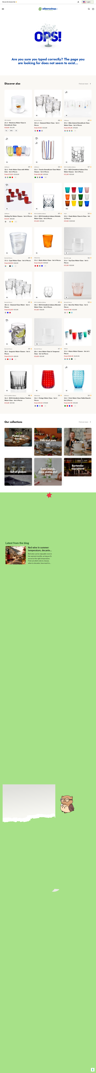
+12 (16, 221)
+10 (45, 177)
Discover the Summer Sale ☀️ (9, 2)
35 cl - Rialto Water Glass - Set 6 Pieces (47, 260)
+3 (15, 266)
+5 (75, 130)
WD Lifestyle (7, 120)
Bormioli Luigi (67, 258)
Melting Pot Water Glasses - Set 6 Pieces (18, 216)
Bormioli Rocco (38, 120)
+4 (45, 265)
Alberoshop (37, 257)
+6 (15, 177)
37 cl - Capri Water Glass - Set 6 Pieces (17, 260)
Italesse (66, 348)
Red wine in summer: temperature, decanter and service (39, 550)
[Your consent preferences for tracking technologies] (92, 1069)
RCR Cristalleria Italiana (70, 167)
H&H (65, 213)
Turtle (11, 130)
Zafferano (66, 120)
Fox (6, 130)
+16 (16, 130)
